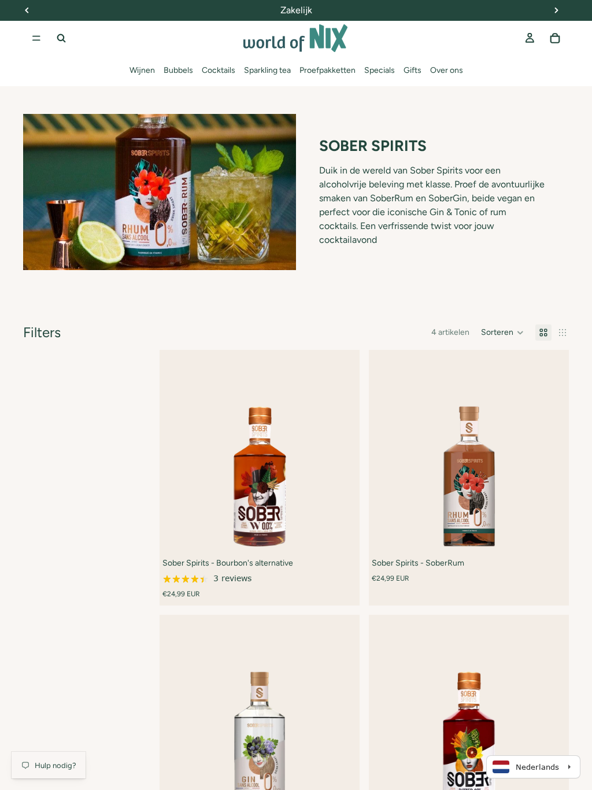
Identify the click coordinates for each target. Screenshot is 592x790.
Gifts (412, 70)
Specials (379, 70)
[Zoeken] (61, 38)
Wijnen (142, 70)
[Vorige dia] (177, 450)
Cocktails (218, 70)
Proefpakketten (327, 70)
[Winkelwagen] (555, 38)
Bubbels (178, 70)
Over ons (446, 70)
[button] (502, 332)
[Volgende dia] (342, 450)
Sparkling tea (267, 70)
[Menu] (36, 38)
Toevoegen (351, 532)
